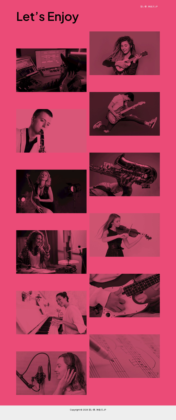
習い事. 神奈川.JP (149, 6)
